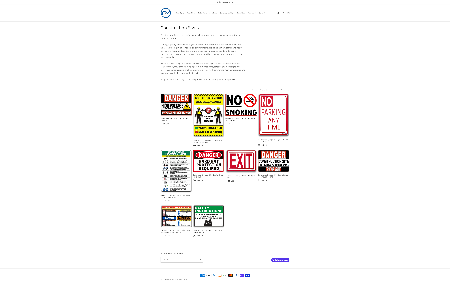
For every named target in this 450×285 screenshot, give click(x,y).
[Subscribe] (200, 260)
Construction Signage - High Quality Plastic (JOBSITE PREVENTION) (176, 196)
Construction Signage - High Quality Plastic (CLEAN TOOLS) (208, 231)
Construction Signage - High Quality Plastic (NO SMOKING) (240, 119)
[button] (278, 12)
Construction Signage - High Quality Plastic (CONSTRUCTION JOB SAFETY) (176, 231)
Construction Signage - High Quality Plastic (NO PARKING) (273, 141)
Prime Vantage (169, 279)
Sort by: (255, 90)
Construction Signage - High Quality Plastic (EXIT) (240, 177)
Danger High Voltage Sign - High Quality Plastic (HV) (174, 119)
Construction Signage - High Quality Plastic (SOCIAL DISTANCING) (208, 141)
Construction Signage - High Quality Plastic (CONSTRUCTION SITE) (273, 176)
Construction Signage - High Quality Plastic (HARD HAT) (208, 176)
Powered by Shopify (181, 279)
